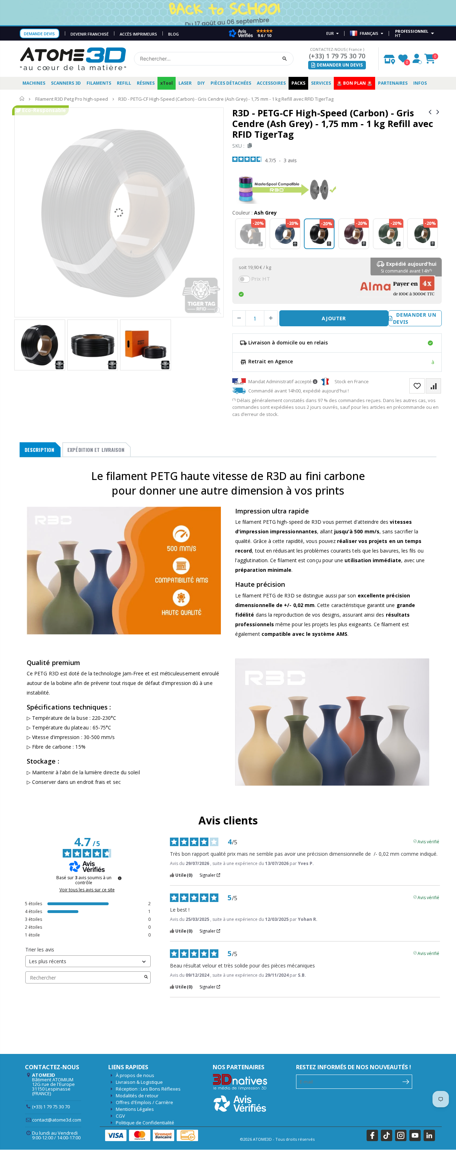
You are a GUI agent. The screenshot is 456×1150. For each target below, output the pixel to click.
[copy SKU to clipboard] (248, 145)
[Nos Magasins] (389, 57)
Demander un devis (414, 318)
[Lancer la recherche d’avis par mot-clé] (146, 977)
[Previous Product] (430, 111)
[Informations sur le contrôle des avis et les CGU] (120, 878)
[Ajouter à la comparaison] (433, 386)
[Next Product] (438, 111)
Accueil (22, 99)
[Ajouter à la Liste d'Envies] (417, 386)
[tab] (40, 449)
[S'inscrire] (406, 1081)
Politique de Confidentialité (145, 1122)
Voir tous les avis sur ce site (87, 889)
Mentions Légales (135, 1109)
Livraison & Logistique (139, 1082)
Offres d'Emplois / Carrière (144, 1102)
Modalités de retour (137, 1095)
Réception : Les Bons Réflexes (148, 1089)
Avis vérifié (428, 841)
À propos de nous (135, 1075)
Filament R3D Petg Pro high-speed (71, 99)
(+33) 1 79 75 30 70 (337, 56)
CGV (120, 1116)
